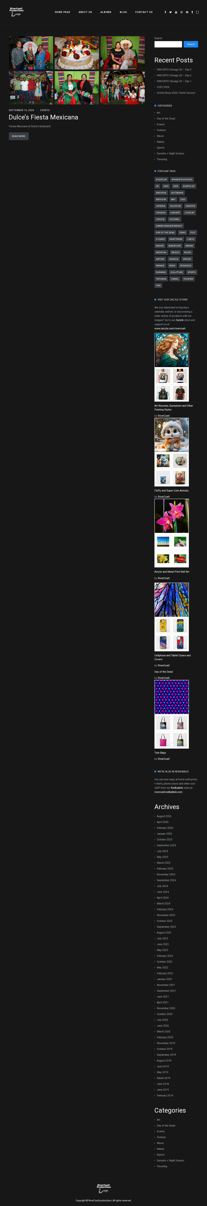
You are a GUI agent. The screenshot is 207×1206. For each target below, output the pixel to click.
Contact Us (144, 12)
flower (160, 239)
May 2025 (162, 857)
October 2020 (164, 1014)
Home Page (62, 12)
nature (160, 259)
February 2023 (165, 955)
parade (160, 265)
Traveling (162, 159)
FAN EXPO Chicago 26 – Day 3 (174, 69)
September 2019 (166, 1054)
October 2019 (164, 1049)
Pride (172, 265)
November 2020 (166, 1008)
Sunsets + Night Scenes (170, 153)
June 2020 (163, 1025)
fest (192, 232)
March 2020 (163, 1031)
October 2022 (164, 961)
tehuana (161, 279)
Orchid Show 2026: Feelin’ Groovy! (176, 92)
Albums (106, 12)
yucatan (188, 279)
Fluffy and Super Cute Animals (171, 490)
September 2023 (166, 926)
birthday (161, 199)
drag (182, 232)
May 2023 (162, 950)
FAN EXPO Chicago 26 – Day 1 (174, 81)
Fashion (161, 130)
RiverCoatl (163, 415)
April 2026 (163, 822)
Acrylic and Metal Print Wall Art (171, 571)
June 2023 (163, 944)
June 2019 (163, 1066)
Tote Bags (160, 752)
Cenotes (190, 206)
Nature (160, 141)
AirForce (161, 193)
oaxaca (173, 259)
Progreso (185, 265)
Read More (18, 136)
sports (192, 272)
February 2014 (165, 1095)
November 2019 (166, 1043)
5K (157, 186)
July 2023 (162, 938)
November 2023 (166, 915)
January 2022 (164, 979)
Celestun (175, 206)
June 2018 (163, 1083)
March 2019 (163, 1078)
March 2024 (163, 903)
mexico (176, 252)
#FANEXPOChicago (182, 179)
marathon (175, 246)
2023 (165, 186)
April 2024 (163, 897)
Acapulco (189, 186)
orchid (187, 259)
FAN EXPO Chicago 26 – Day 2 (174, 75)
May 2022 (162, 967)
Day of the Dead (166, 118)
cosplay (189, 212)
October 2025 (164, 839)
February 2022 (165, 973)
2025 (175, 186)
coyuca (160, 219)
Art (158, 112)
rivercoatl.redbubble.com (168, 792)
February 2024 (165, 909)
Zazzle (180, 320)
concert (175, 212)
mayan (189, 246)
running (161, 272)
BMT (173, 199)
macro (160, 246)
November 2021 (166, 985)
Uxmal (175, 279)
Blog (123, 12)
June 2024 (163, 891)
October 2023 (164, 921)
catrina (160, 206)
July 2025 (162, 851)
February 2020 (165, 1037)
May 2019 (162, 1072)
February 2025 (165, 868)
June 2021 (163, 996)
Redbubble (177, 787)
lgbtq (190, 239)
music (187, 252)
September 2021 (166, 990)
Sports (160, 147)
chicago (161, 212)
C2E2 (182, 199)
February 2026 (165, 827)
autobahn (177, 193)
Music (160, 136)
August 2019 (164, 1060)
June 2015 (163, 1089)
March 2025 (163, 862)
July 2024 (162, 886)
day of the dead (165, 232)
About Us (85, 12)
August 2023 (164, 932)
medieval (161, 252)
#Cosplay (161, 179)
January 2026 (164, 833)
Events (45, 110)
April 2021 (163, 1002)
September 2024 (166, 880)
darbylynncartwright (169, 226)
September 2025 (166, 845)
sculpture (177, 272)
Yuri (158, 285)
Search (158, 38)
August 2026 (164, 816)
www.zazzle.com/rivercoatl (169, 328)
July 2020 (162, 1019)
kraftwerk (176, 239)
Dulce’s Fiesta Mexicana (43, 117)
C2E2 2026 (163, 87)
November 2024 (166, 874)
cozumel (174, 219)
